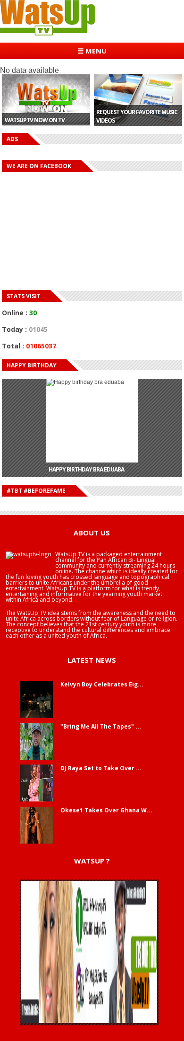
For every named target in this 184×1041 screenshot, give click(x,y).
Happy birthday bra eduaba (86, 463)
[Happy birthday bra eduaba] (92, 421)
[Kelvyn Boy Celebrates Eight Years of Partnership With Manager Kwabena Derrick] (36, 715)
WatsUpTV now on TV (35, 120)
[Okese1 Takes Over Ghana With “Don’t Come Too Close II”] (36, 841)
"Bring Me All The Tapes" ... (100, 726)
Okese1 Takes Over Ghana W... (106, 810)
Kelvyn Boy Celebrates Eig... (101, 684)
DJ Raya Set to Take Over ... (101, 768)
